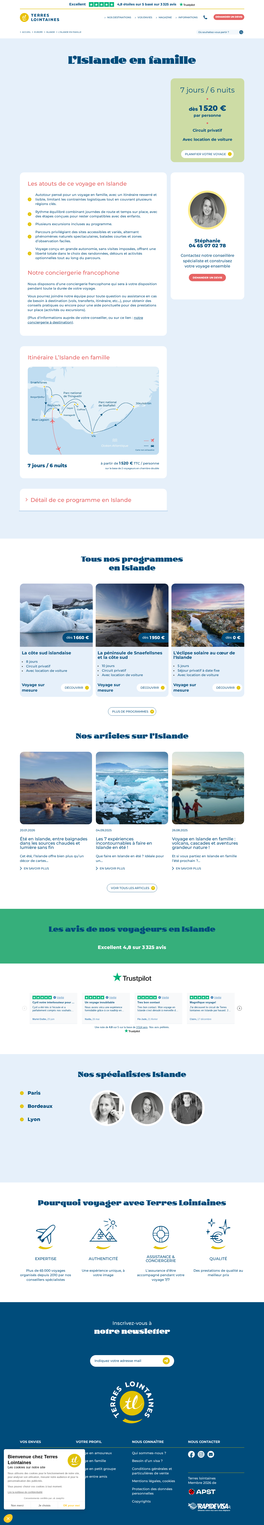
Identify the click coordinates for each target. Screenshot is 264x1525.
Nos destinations (119, 17)
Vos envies (145, 17)
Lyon (34, 1119)
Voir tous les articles (130, 888)
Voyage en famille (91, 1461)
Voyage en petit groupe (96, 1469)
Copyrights (141, 1501)
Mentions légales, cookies (153, 1481)
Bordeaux (40, 1106)
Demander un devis (228, 16)
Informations (188, 17)
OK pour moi (71, 1505)
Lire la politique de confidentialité (25, 1492)
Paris (34, 1093)
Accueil (26, 32)
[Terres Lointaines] (39, 17)
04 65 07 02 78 (207, 245)
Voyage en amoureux (94, 1453)
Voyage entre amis (91, 1476)
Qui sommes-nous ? (149, 1453)
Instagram (201, 1453)
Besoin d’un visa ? (147, 1461)
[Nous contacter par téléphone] (205, 17)
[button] (8, 1518)
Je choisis (44, 1505)
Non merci (17, 1505)
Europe (38, 32)
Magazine (165, 17)
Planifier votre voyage (205, 154)
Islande (50, 32)
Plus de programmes (130, 711)
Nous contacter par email (210, 1454)
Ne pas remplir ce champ (111, 1348)
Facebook (191, 1453)
